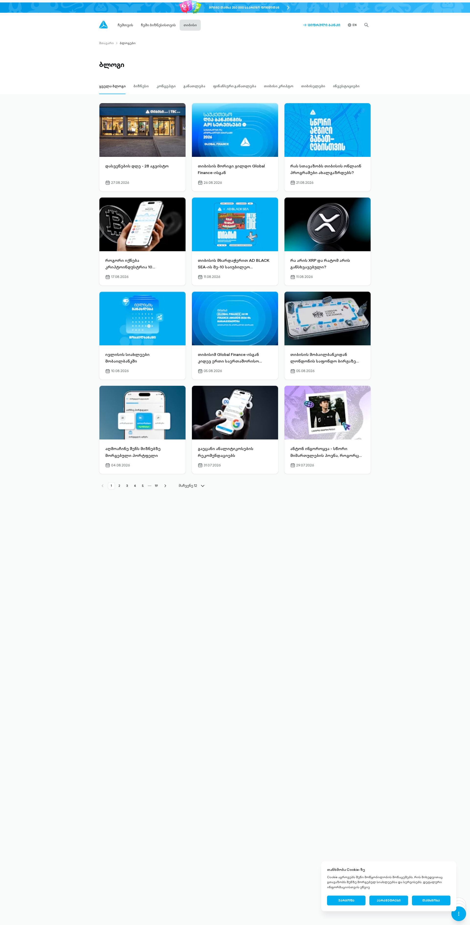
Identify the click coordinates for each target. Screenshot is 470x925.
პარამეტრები (389, 900)
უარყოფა (346, 900)
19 (156, 486)
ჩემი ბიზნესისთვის (158, 25)
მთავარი (106, 43)
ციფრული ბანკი (321, 25)
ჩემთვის (125, 25)
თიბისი (190, 25)
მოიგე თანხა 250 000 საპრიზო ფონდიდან (244, 7)
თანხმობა (431, 900)
